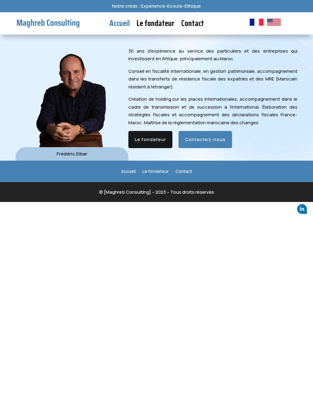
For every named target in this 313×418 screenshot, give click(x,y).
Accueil (119, 24)
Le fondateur (156, 24)
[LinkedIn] (302, 209)
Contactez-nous (205, 139)
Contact (192, 24)
